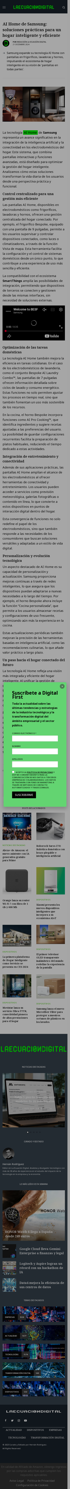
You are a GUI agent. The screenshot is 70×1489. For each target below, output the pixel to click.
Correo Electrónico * (24, 733)
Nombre (16, 746)
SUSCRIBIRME (24, 795)
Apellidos (17, 759)
